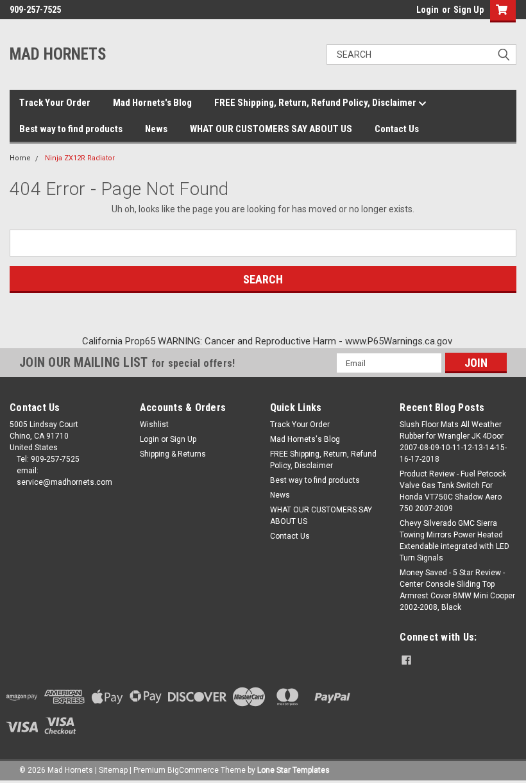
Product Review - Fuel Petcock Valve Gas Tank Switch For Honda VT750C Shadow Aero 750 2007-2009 (453, 491)
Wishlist (154, 424)
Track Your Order (54, 102)
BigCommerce (193, 770)
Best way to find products (71, 129)
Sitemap (113, 770)
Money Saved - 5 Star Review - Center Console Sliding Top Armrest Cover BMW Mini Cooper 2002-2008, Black (457, 590)
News (156, 129)
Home (20, 158)
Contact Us (397, 129)
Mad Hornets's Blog (152, 102)
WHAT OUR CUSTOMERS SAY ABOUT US (271, 129)
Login (427, 9)
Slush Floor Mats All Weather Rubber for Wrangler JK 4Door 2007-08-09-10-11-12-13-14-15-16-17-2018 (453, 442)
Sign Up (469, 9)
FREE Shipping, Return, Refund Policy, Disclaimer (316, 102)
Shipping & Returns (173, 454)
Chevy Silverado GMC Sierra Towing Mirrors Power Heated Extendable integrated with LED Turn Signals (454, 540)
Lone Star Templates (293, 770)
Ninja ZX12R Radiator (80, 158)
